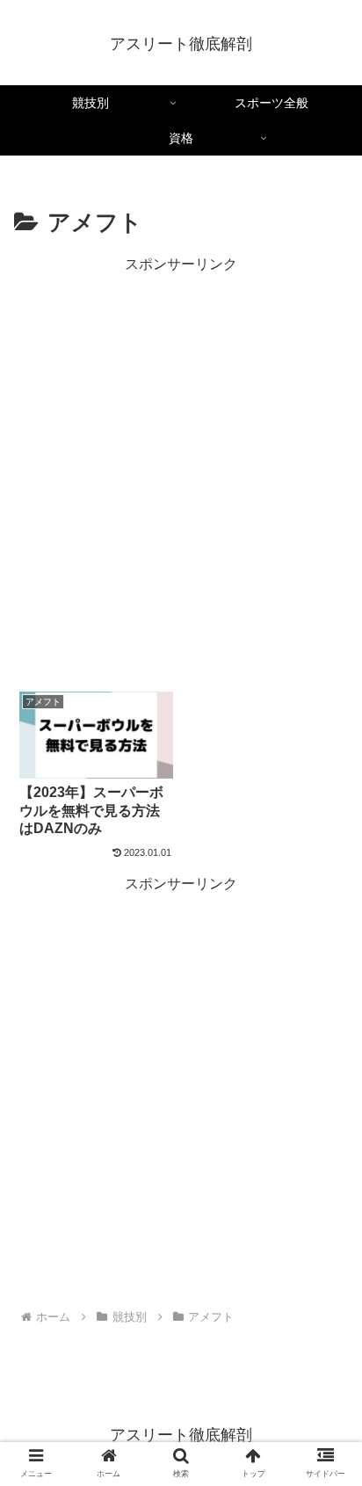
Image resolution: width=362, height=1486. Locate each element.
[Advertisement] (181, 458)
